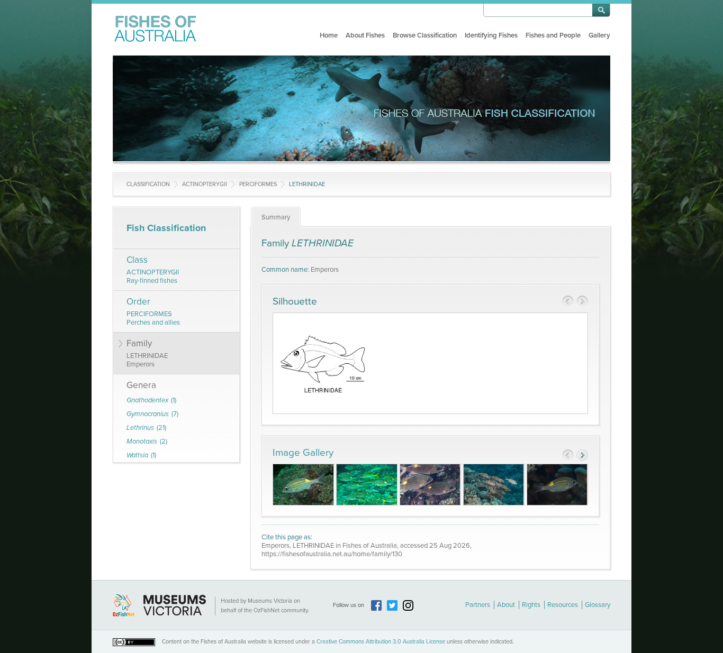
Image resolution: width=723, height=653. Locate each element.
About (506, 605)
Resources (562, 605)
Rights (531, 605)
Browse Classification (425, 35)
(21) (146, 428)
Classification (148, 184)
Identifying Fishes (491, 35)
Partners (477, 605)
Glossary (597, 605)
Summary (275, 217)
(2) (146, 441)
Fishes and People (553, 35)
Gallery (599, 35)
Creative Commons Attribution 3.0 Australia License (381, 641)
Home (329, 35)
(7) (152, 414)
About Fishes (365, 35)
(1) (151, 400)
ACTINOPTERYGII (204, 184)
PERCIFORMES (258, 184)
